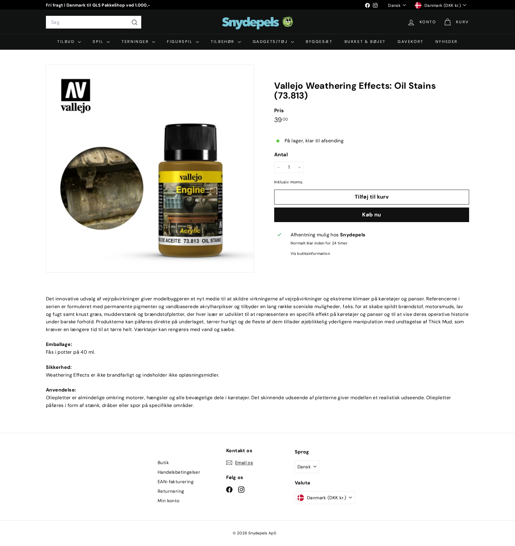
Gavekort (411, 41)
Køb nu (371, 214)
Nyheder (446, 41)
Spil (99, 41)
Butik (163, 463)
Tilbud (66, 41)
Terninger (136, 41)
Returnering (171, 491)
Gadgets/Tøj (271, 41)
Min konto (169, 501)
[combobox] (93, 22)
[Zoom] (150, 168)
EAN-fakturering (175, 482)
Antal (281, 154)
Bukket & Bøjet (365, 41)
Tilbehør (223, 41)
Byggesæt (319, 41)
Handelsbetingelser (179, 472)
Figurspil (180, 41)
